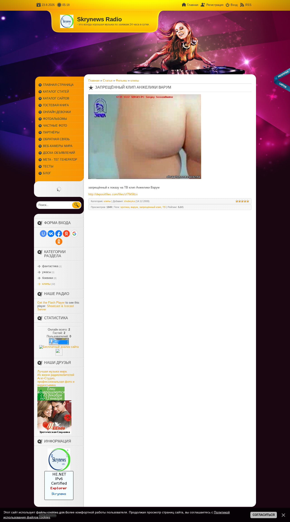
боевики (47, 278)
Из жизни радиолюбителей (55, 375)
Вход (234, 5)
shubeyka (129, 201)
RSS (248, 5)
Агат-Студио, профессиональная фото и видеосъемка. (55, 382)
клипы (46, 283)
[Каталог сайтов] (59, 354)
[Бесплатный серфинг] (51, 399)
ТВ (164, 207)
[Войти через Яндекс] (66, 233)
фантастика (50, 266)
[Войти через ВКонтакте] (51, 233)
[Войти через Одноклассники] (59, 241)
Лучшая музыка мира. (52, 371)
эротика (124, 207)
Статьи (107, 80)
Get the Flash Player (51, 302)
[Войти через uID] (43, 233)
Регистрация (214, 5)
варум (134, 207)
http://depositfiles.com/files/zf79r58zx (113, 194)
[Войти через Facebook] (58, 233)
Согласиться (264, 515)
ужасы (46, 272)
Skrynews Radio (99, 19)
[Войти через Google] (74, 233)
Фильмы (121, 80)
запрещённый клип (150, 207)
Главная (192, 5)
